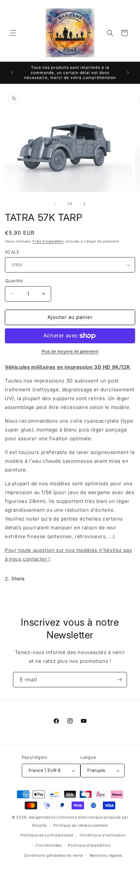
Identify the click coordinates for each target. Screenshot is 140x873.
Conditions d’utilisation (103, 835)
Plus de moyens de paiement (70, 351)
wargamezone (42, 817)
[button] (13, 33)
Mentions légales (106, 855)
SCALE (12, 252)
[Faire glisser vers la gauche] (56, 204)
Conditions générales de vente (53, 855)
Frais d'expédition (48, 241)
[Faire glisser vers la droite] (84, 204)
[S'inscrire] (119, 679)
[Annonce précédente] (12, 72)
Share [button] (18, 578)
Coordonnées (49, 845)
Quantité (14, 280)
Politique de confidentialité (47, 835)
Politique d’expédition (89, 845)
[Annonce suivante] (128, 72)
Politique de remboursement (80, 825)
